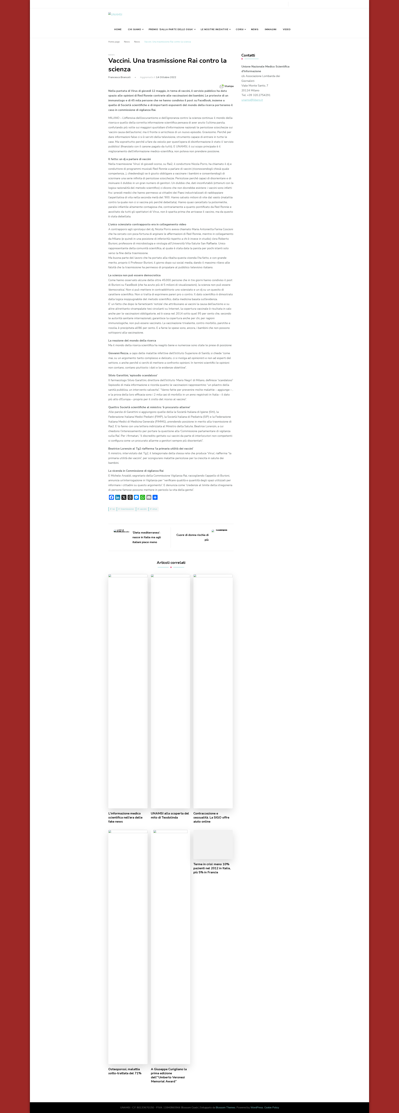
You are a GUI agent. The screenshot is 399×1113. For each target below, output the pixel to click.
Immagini (270, 29)
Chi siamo (134, 29)
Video (287, 29)
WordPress (256, 1107)
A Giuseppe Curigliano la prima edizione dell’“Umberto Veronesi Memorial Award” (169, 1075)
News (254, 29)
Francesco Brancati (119, 77)
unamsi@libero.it (252, 100)
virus (154, 509)
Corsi (240, 29)
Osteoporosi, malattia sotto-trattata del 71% (124, 1071)
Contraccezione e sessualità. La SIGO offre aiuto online (211, 817)
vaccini (143, 509)
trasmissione (127, 509)
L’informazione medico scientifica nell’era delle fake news (125, 817)
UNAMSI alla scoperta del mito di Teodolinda (170, 815)
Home (118, 29)
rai (113, 509)
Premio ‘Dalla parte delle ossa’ (171, 29)
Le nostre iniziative (214, 29)
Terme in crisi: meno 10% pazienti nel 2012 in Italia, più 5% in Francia (212, 868)
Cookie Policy (271, 1107)
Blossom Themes (225, 1107)
